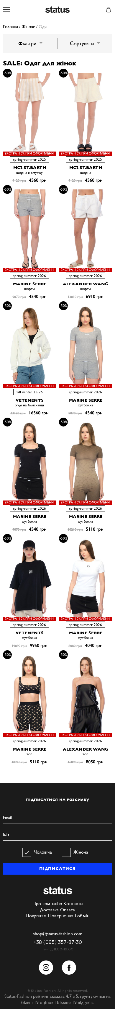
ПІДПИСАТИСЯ (57, 868)
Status (57, 10)
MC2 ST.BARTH (29, 167)
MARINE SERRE (29, 283)
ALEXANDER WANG (85, 283)
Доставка (49, 910)
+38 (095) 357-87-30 (57, 942)
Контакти (73, 903)
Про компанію (47, 903)
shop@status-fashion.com (57, 933)
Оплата (67, 910)
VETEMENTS (30, 400)
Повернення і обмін (69, 915)
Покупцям (36, 915)
